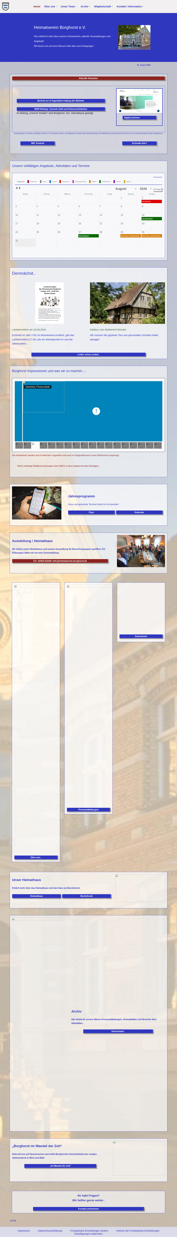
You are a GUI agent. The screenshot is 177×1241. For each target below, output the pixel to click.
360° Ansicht (37, 143)
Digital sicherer (132, 117)
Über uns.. (36, 857)
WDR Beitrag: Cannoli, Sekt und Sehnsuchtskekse (60, 109)
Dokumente (141, 636)
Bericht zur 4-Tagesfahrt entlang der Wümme (60, 101)
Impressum (24, 1230)
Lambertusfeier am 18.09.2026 (29, 329)
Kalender (139, 512)
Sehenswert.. (118, 1031)
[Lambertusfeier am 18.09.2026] (49, 303)
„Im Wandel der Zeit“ (60, 1166)
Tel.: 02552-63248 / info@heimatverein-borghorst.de (60, 561)
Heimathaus (36, 896)
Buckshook (86, 896)
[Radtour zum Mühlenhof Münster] (127, 303)
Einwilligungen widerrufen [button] (88, 1233)
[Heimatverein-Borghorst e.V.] (6, 6)
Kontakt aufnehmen (88, 1209)
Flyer (91, 512)
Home (36, 6)
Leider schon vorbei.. (88, 354)
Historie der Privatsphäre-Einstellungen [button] (137, 1230)
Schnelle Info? (139, 143)
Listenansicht (157, 177)
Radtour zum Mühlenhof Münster (108, 329)
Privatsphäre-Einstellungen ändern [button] (89, 1230)
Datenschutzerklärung (50, 1230)
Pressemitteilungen (88, 809)
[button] (56, 6)
